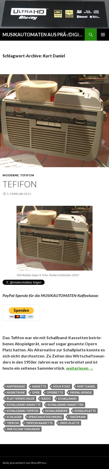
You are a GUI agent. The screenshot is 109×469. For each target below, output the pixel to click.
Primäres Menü (103, 34)
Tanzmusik (77, 416)
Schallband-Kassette (24, 404)
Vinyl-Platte (69, 423)
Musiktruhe (16, 392)
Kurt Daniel (86, 386)
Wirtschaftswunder (23, 429)
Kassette (39, 386)
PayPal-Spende (81, 392)
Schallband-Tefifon (22, 410)
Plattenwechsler (20, 398)
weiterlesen (79, 368)
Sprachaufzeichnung (45, 416)
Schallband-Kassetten (65, 404)
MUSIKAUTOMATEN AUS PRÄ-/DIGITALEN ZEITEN (44, 34)
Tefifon (27, 175)
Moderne (11, 175)
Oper (36, 392)
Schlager (14, 416)
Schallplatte (85, 410)
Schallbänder (56, 410)
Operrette (55, 392)
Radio (46, 398)
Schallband (67, 398)
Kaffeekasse (16, 386)
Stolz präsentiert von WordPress (25, 463)
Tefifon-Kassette (39, 423)
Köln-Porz (61, 386)
